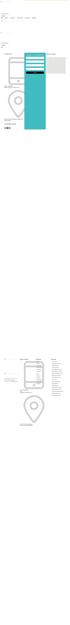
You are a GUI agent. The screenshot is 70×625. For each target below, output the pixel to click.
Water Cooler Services (56, 375)
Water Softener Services (56, 371)
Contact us (38, 371)
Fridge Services (55, 365)
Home (2, 51)
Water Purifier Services (56, 377)
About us (38, 363)
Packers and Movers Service (57, 373)
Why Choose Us (39, 367)
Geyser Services (55, 367)
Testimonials (38, 369)
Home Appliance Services (57, 369)
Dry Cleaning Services (56, 363)
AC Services (54, 361)
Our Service (38, 365)
